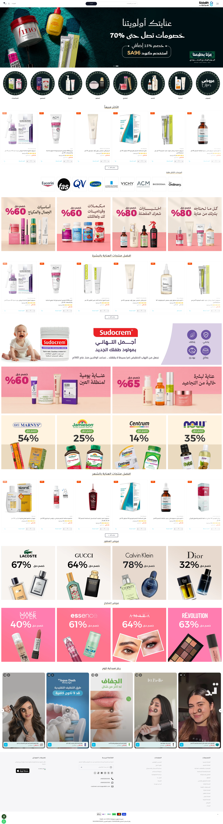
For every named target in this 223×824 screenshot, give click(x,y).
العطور (208, 778)
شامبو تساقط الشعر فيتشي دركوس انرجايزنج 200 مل (56, 518)
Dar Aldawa (144, 148)
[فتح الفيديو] (199, 710)
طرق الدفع (159, 765)
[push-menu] (217, 3)
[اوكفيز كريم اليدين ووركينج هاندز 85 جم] (129, 745)
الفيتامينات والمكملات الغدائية (202, 768)
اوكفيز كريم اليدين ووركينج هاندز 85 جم (117, 743)
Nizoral (33, 516)
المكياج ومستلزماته (205, 774)
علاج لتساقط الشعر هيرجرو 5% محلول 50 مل (133, 151)
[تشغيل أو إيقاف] (184, 675)
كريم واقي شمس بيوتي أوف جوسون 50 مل (97, 151)
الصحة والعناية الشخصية (203, 771)
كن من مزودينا (158, 784)
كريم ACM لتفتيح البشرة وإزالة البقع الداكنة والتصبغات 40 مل (59, 152)
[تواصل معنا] (4, 821)
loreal (107, 516)
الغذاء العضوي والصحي (204, 781)
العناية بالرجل (207, 796)
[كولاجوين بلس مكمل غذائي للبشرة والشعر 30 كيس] (217, 745)
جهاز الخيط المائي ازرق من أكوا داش (74, 743)
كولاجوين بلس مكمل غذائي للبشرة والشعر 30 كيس (202, 743)
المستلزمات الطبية (205, 787)
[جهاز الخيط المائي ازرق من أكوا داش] (85, 745)
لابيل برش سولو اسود (165, 743)
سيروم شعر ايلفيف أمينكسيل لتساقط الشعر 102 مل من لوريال (93, 519)
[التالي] (2, 710)
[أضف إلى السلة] (181, 745)
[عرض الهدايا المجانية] (4, 816)
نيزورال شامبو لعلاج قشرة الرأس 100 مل (23, 518)
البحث (91, 3)
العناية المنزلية (206, 799)
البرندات (208, 806)
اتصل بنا (159, 778)
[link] (111, 37)
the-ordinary (217, 148)
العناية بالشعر (206, 765)
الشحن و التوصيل (157, 762)
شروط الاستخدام (157, 771)
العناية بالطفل (206, 793)
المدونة (160, 781)
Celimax (182, 148)
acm (71, 148)
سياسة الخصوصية (157, 774)
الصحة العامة (206, 784)
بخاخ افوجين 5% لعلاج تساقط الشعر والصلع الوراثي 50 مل (204, 519)
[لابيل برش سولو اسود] (173, 745)
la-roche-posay (32, 148)
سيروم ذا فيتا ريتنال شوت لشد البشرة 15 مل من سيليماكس (169, 152)
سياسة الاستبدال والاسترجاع (154, 768)
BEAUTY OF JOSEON (105, 148)
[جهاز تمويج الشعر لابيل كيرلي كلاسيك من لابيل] (41, 745)
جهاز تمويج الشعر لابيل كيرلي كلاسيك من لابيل (28, 743)
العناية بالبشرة (206, 762)
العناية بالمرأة (206, 790)
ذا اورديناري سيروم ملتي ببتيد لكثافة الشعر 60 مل (206, 151)
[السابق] (220, 710)
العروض (208, 803)
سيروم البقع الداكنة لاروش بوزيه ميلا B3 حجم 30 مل (20, 151)
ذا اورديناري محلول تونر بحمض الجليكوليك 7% (169, 300)
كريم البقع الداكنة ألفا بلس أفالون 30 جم (97, 300)
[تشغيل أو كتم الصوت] (180, 675)
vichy (71, 516)
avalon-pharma (105, 298)
